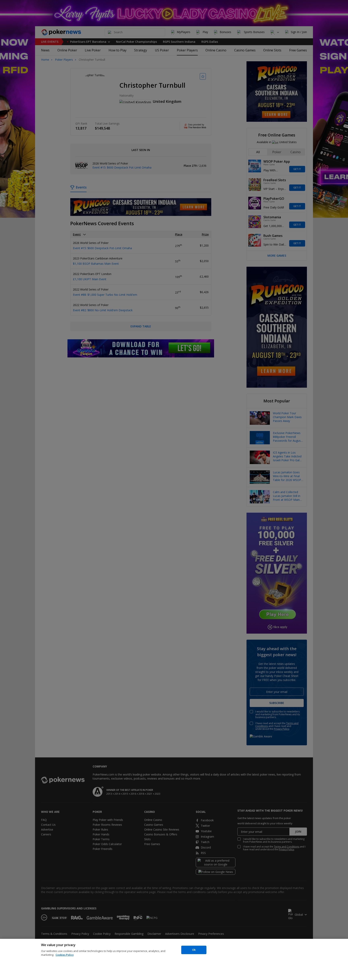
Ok (194, 950)
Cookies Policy (65, 955)
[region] (174, 950)
